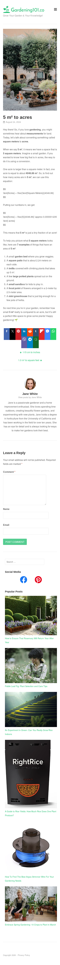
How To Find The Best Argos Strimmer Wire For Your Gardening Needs (29, 878)
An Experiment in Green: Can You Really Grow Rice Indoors (29, 732)
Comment (9, 471)
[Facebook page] (23, 580)
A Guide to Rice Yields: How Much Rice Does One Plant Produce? (30, 813)
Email (6, 524)
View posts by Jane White (30, 397)
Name (6, 509)
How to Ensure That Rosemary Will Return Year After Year (29, 640)
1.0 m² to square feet (28, 360)
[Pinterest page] (38, 580)
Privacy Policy (24, 955)
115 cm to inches (31, 352)
